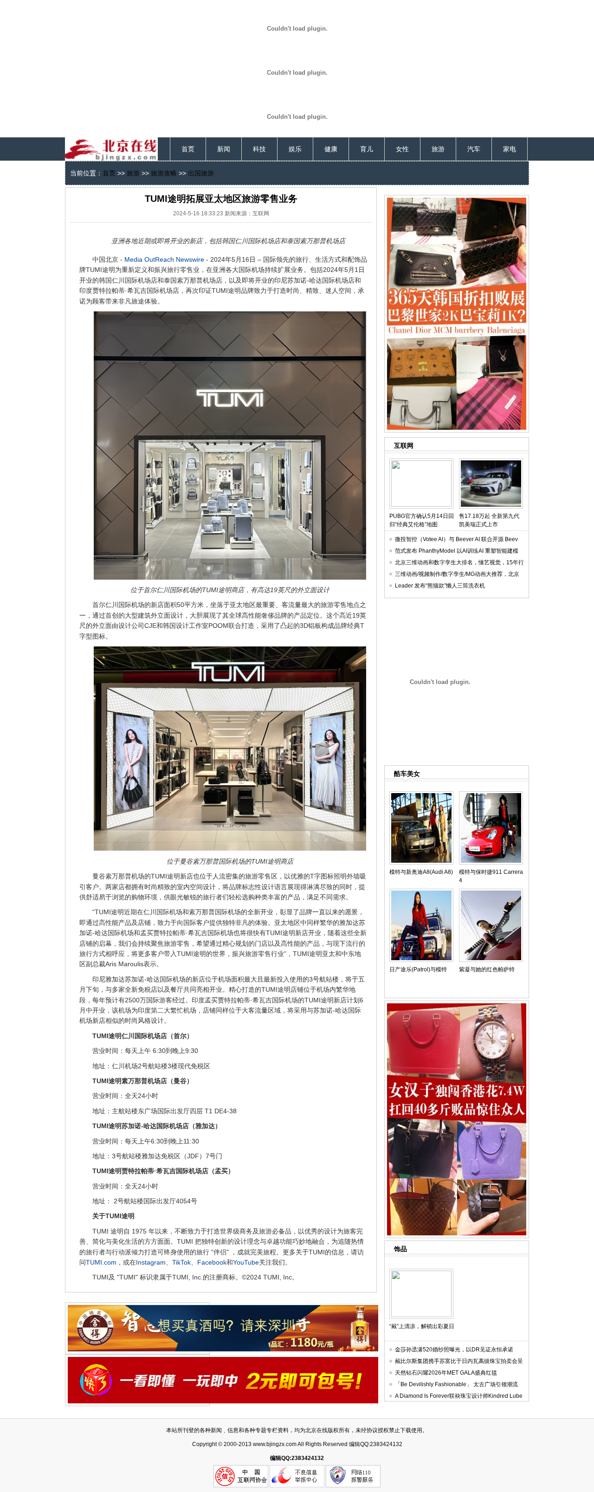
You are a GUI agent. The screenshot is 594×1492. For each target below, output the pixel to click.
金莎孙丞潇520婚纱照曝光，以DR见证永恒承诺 (454, 1349)
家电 (509, 149)
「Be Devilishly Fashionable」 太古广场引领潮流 (456, 1384)
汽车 (473, 149)
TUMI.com (101, 1262)
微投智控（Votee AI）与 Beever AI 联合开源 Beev (456, 539)
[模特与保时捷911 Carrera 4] (491, 795)
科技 (259, 149)
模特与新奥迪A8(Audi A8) (421, 872)
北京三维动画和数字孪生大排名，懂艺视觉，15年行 (459, 562)
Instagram (151, 1262)
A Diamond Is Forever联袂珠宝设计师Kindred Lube (459, 1396)
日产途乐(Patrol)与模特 (418, 969)
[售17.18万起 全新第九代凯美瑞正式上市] (491, 462)
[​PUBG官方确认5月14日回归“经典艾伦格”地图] (421, 462)
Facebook (211, 1262)
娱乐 (295, 149)
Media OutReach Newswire (163, 259)
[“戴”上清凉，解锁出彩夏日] (421, 1272)
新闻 (223, 149)
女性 (402, 149)
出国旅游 (201, 173)
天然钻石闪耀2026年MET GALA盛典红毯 (446, 1372)
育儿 (366, 149)
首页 (187, 149)
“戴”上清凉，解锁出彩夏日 (421, 1326)
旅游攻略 (164, 173)
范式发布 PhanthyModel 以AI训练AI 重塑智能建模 (456, 551)
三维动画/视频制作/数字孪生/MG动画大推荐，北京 (457, 574)
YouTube (246, 1262)
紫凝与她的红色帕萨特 (487, 969)
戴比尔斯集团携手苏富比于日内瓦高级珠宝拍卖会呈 (459, 1361)
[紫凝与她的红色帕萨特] (491, 892)
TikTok (181, 1262)
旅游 (438, 149)
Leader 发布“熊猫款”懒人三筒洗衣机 (440, 585)
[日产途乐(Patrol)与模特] (421, 892)
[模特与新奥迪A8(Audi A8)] (421, 795)
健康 (330, 149)
